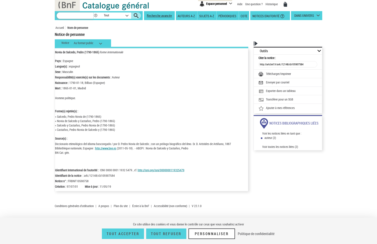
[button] (96, 15)
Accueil (59, 28)
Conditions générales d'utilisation (74, 206)
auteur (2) (270, 138)
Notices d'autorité (265, 16)
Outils (264, 51)
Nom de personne (77, 28)
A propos (103, 206)
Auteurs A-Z (186, 16)
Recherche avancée (159, 15)
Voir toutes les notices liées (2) (280, 147)
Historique (272, 4)
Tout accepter (123, 233)
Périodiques (227, 16)
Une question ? (254, 4)
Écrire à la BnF (140, 206)
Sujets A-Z (206, 16)
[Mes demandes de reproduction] (285, 4)
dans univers (304, 17)
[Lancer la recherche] (136, 15)
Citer (267, 58)
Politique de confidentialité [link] (256, 233)
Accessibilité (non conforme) (170, 206)
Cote (244, 16)
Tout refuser (166, 233)
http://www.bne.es (105, 148)
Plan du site (121, 206)
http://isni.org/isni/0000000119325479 (161, 170)
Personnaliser (212, 233)
